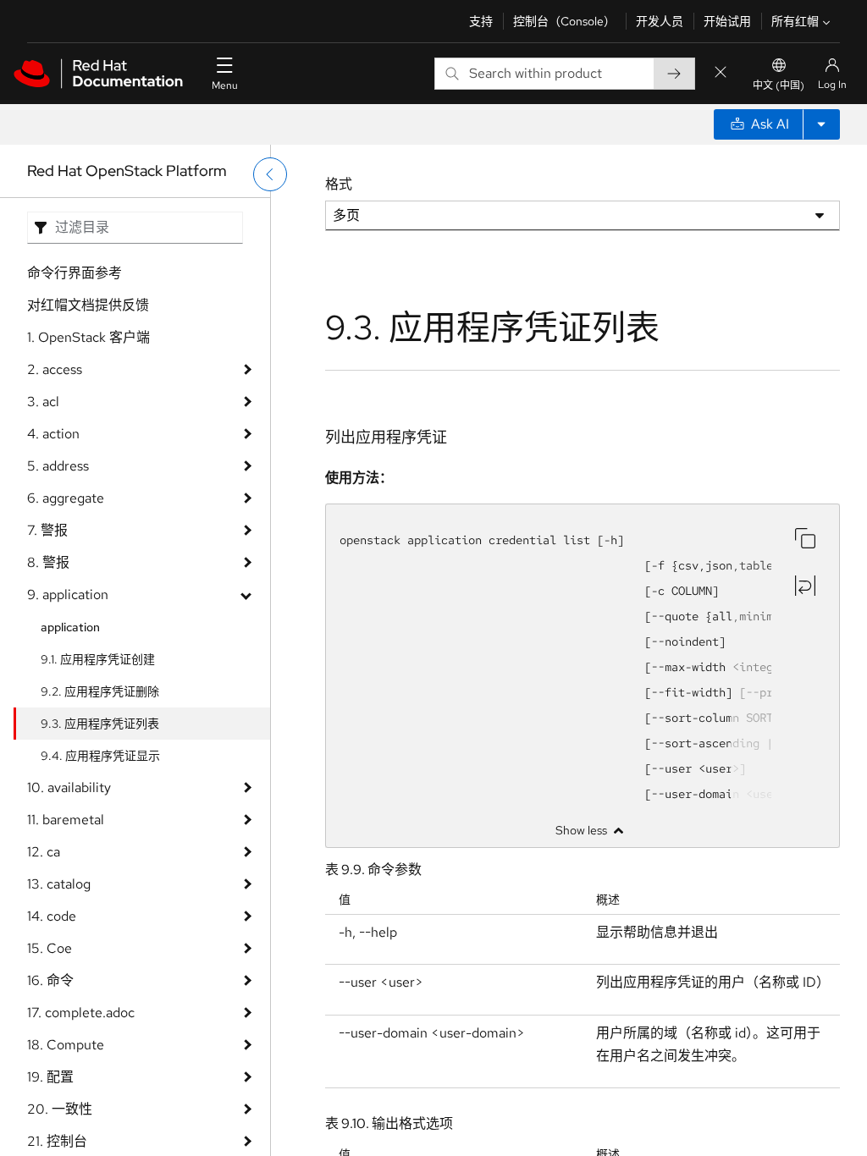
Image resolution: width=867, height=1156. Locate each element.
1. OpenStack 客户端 (88, 337)
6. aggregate (65, 498)
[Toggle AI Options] (821, 124)
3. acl (43, 401)
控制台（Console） (564, 21)
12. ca (43, 852)
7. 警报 (47, 530)
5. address (58, 466)
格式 (338, 184)
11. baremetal (65, 819)
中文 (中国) (778, 85)
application (70, 627)
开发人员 (659, 21)
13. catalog (59, 884)
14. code (51, 916)
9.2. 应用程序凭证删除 (100, 691)
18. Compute (65, 1045)
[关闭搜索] (720, 73)
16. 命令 (50, 980)
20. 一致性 (59, 1109)
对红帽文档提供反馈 (88, 305)
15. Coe (49, 948)
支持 (481, 21)
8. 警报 (48, 562)
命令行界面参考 (74, 273)
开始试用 (727, 21)
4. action (53, 434)
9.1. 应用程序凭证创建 (98, 659)
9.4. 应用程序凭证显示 (100, 755)
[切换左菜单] (270, 174)
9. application (67, 594)
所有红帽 (795, 21)
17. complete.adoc (81, 1012)
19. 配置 (50, 1077)
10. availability (69, 787)
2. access (54, 369)
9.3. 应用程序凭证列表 (100, 723)
